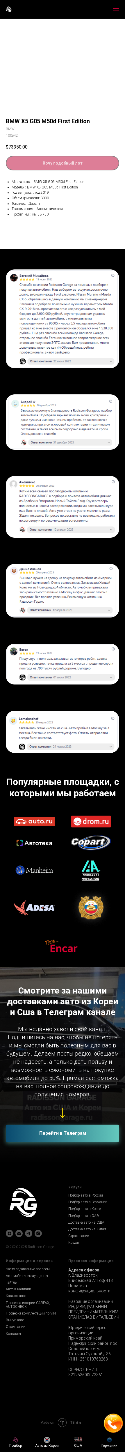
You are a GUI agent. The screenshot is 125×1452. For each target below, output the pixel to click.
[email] (19, 1233)
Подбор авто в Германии (87, 1202)
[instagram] (38, 1233)
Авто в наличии (18, 1289)
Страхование (78, 1236)
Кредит (73, 1243)
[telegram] (28, 1233)
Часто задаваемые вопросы (28, 1269)
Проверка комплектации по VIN (31, 1313)
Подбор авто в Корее (84, 1209)
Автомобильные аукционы (27, 1276)
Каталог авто (16, 1296)
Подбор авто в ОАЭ (83, 1216)
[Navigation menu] (116, 9)
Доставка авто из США (86, 1222)
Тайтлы (11, 1282)
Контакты (13, 1334)
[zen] (9, 1233)
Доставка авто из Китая (87, 1229)
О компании (15, 1327)
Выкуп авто (15, 1320)
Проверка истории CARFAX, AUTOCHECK (28, 1305)
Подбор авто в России (85, 1195)
